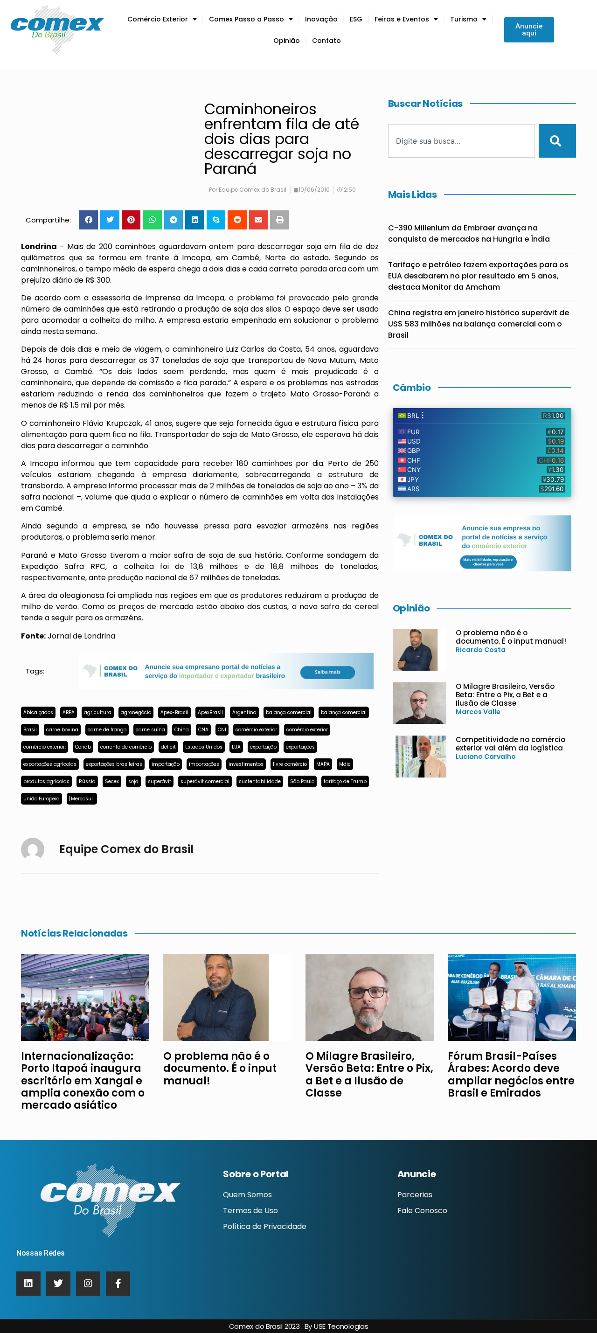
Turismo (464, 19)
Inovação (321, 19)
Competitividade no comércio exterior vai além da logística (510, 744)
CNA (203, 729)
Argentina (244, 712)
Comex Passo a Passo (246, 19)
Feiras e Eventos (402, 19)
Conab (83, 746)
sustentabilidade (260, 781)
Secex (112, 781)
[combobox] (461, 141)
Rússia (87, 781)
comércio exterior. (44, 746)
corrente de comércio (126, 746)
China (181, 729)
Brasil (30, 729)
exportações (300, 746)
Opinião (286, 40)
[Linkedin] (28, 1283)
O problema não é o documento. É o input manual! (511, 637)
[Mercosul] (82, 798)
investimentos (246, 764)
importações (204, 764)
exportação (263, 746)
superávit (159, 781)
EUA (236, 746)
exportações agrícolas (49, 764)
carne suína (150, 729)
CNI (222, 729)
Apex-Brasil (174, 712)
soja (133, 781)
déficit (168, 746)
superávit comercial (204, 781)
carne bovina (62, 729)
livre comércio (290, 764)
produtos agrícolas (46, 781)
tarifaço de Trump (345, 781)
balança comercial (289, 712)
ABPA (68, 712)
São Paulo (302, 781)
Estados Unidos (203, 746)
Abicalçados (38, 712)
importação (166, 764)
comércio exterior (256, 729)
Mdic (345, 764)
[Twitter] (58, 1283)
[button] (88, 219)
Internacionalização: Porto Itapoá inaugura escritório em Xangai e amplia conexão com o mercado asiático (83, 1081)
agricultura (97, 712)
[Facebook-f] (118, 1283)
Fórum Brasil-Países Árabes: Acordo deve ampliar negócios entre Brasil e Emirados (511, 1074)
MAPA (323, 764)
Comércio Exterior (157, 19)
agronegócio (136, 712)
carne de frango (107, 729)
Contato (326, 40)
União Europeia (41, 798)
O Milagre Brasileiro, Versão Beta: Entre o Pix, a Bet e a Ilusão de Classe (505, 694)
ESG (356, 19)
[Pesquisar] (557, 141)
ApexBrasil (210, 712)
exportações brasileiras (114, 764)
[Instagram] (88, 1283)
